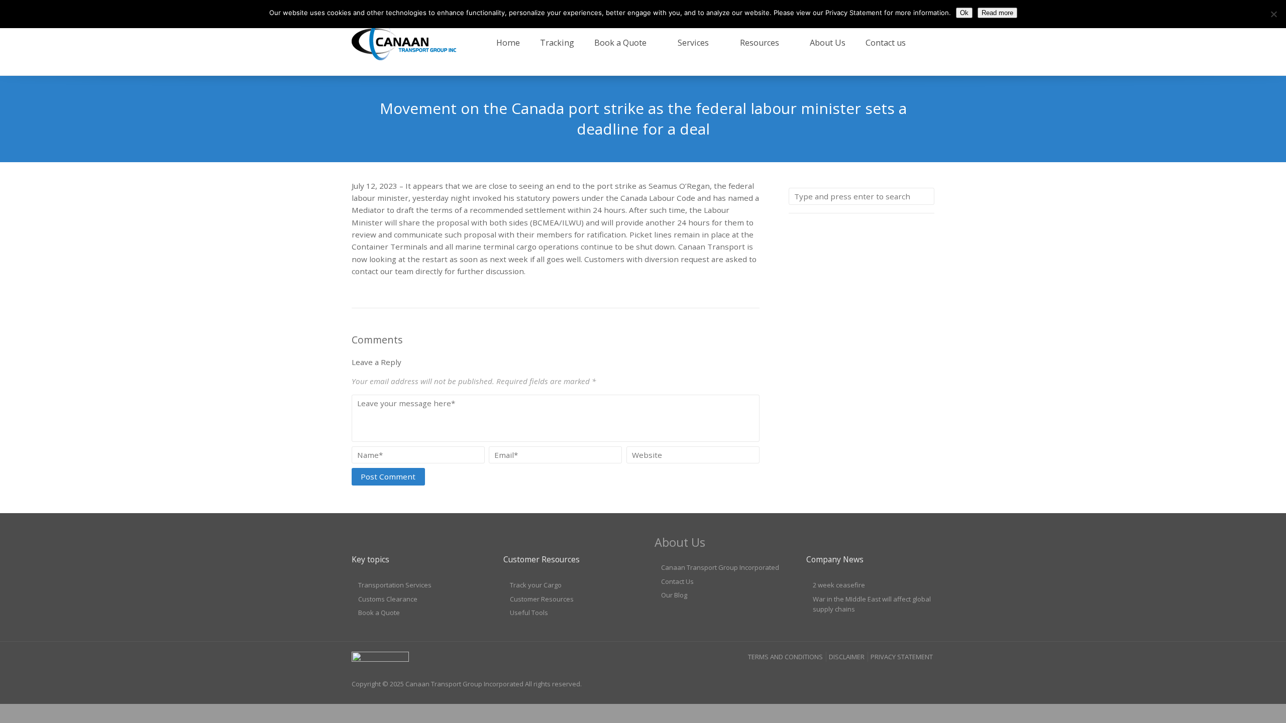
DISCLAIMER (847, 656)
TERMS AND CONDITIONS (785, 656)
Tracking (557, 42)
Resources (759, 42)
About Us (827, 42)
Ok (964, 13)
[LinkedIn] (907, 676)
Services (693, 42)
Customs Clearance (387, 599)
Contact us (886, 42)
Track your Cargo (536, 584)
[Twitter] (926, 676)
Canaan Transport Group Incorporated (720, 567)
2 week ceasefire (839, 584)
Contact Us (677, 581)
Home (508, 42)
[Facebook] (888, 676)
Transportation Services (395, 584)
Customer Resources (542, 599)
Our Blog (674, 594)
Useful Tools (529, 612)
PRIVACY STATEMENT (902, 656)
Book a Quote (620, 42)
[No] (1273, 14)
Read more (997, 13)
